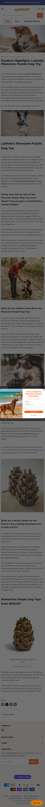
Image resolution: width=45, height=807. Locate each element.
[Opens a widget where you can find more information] (37, 803)
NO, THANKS (33, 415)
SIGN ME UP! (33, 411)
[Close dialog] (43, 390)
